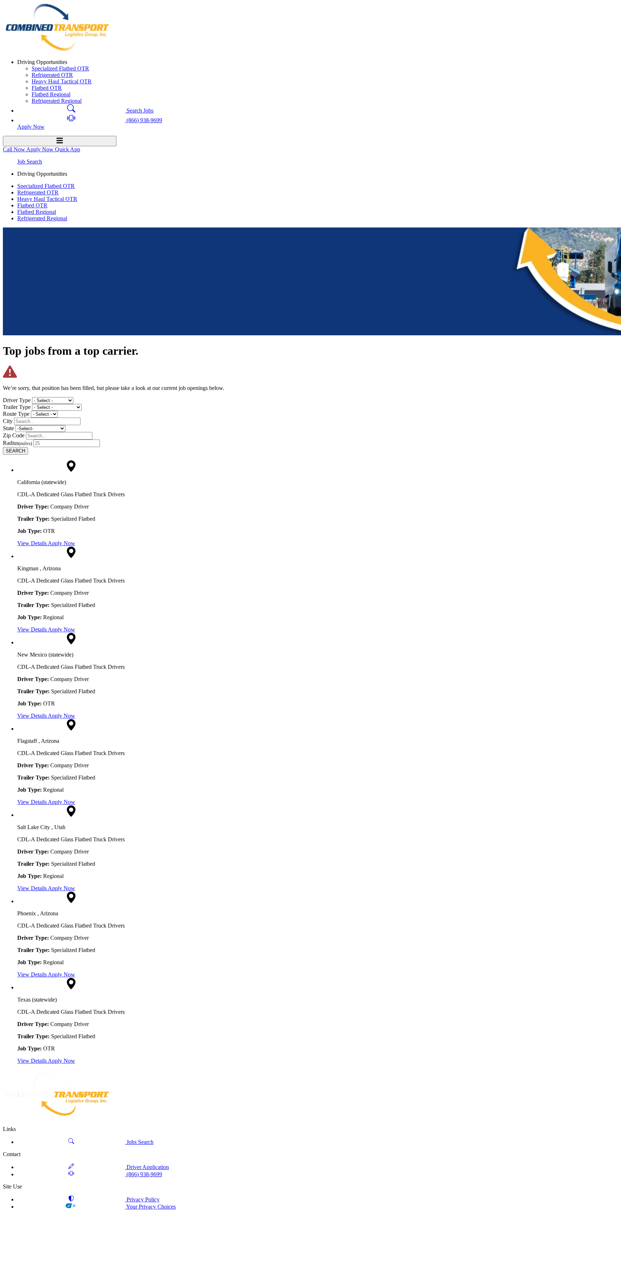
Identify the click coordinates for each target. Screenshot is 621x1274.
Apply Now (61, 543)
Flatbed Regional (51, 94)
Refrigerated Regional (57, 101)
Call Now (14, 149)
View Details (32, 543)
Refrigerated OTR (52, 75)
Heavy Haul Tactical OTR (62, 81)
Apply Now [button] (31, 127)
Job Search (29, 161)
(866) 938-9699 (143, 120)
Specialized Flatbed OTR (60, 68)
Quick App (67, 149)
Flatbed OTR (47, 88)
